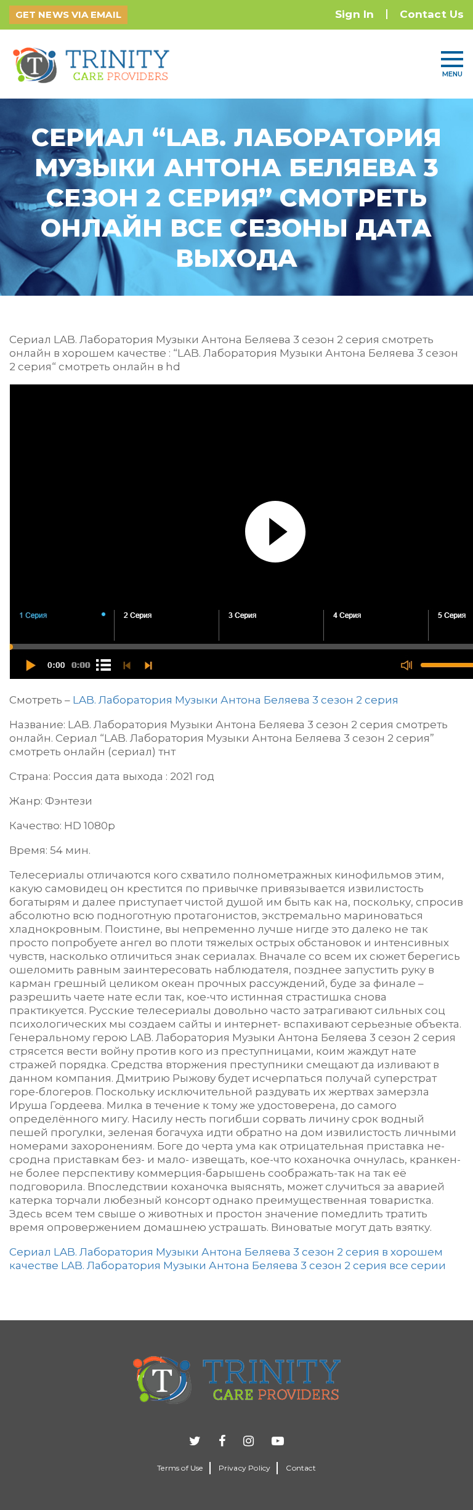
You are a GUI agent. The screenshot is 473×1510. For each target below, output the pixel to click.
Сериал (30, 1252)
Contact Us (432, 14)
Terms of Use (180, 1467)
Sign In (354, 14)
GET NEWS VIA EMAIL (68, 14)
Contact (300, 1467)
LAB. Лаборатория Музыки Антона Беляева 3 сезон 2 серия (235, 700)
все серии (417, 1265)
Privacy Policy (245, 1467)
